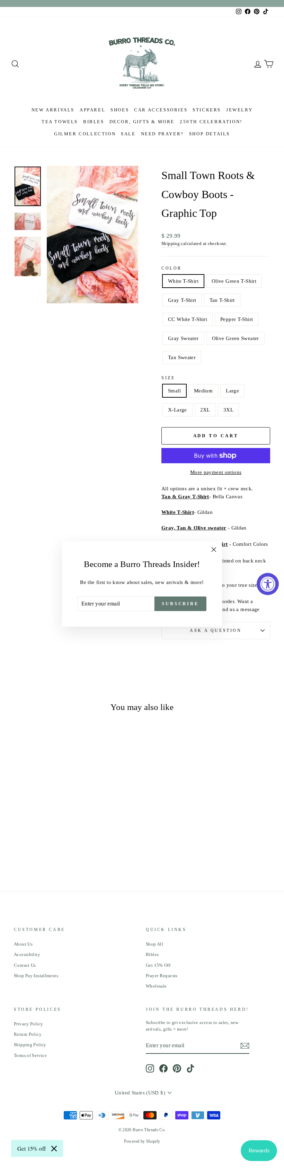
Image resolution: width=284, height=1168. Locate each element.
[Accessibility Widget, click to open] (268, 584)
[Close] (54, 1148)
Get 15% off (31, 1148)
